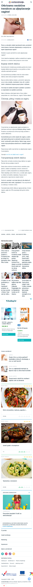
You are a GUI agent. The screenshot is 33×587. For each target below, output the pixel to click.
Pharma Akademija (20, 560)
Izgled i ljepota (13, 366)
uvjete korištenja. (8, 526)
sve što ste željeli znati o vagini (14, 154)
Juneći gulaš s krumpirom (11, 445)
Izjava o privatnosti (6, 549)
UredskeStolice (5, 563)
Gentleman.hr (11, 560)
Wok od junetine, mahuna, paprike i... (15, 410)
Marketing (4, 540)
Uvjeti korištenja (5, 535)
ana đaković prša (21, 234)
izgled (13, 234)
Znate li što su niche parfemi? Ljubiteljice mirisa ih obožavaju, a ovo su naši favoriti (19, 359)
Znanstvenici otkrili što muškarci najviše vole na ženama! (19, 379)
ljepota (8, 234)
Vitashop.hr (4, 560)
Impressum (4, 544)
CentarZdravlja (16, 2)
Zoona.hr (12, 563)
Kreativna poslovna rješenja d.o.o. (9, 583)
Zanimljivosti (10, 40)
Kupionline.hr (4, 566)
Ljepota (11, 355)
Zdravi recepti (12, 566)
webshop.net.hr (19, 563)
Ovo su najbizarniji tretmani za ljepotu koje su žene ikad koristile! (20, 369)
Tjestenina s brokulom (10, 481)
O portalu (4, 530)
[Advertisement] (16, 213)
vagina (3, 234)
